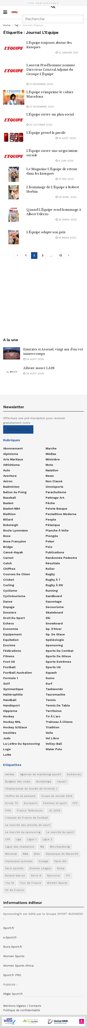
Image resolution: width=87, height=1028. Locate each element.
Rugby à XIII (54, 585)
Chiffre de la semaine (20, 796)
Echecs (8, 623)
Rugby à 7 (53, 579)
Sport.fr (8, 928)
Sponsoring (54, 645)
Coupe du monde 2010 (56, 796)
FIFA (8, 810)
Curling (8, 585)
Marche (51, 448)
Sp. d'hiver (54, 629)
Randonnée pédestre (61, 557)
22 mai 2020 (66, 179)
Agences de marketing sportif (40, 774)
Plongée (52, 536)
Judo (7, 738)
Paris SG (60, 861)
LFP (7, 839)
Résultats (53, 563)
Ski (48, 618)
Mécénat (11, 854)
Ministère (53, 459)
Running (52, 590)
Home (7, 25)
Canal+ (62, 781)
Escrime (9, 645)
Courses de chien (16, 574)
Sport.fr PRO (12, 975)
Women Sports (57, 883)
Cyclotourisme (14, 596)
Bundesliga (43, 781)
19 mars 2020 (67, 237)
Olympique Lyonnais (19, 861)
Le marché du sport (60, 832)
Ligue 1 (32, 839)
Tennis (51, 700)
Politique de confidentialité (21, 1010)
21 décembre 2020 (41, 84)
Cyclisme (10, 590)
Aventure (10, 475)
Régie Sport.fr (13, 993)
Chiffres (9, 568)
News (50, 475)
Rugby (50, 574)
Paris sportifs (14, 868)
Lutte (7, 754)
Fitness (8, 656)
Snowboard (54, 623)
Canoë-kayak (13, 552)
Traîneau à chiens (59, 721)
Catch (7, 563)
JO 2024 (54, 810)
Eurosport (30, 803)
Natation (52, 470)
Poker (50, 541)
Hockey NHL (12, 721)
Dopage (9, 607)
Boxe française (14, 541)
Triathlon (52, 727)
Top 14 (9, 883)
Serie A (36, 875)
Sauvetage (54, 601)
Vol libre (52, 738)
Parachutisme (56, 492)
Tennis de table (58, 705)
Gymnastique (13, 689)
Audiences (74, 774)
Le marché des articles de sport (27, 825)
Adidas (9, 774)
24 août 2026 (34, 359)
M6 (42, 846)
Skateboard (54, 612)
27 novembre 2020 (41, 106)
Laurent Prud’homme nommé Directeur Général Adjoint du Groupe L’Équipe (50, 69)
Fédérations (12, 650)
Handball (9, 700)
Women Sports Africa (18, 965)
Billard (8, 519)
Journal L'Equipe (32, 25)
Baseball (9, 497)
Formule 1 (10, 678)
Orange (44, 861)
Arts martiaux (13, 459)
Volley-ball (54, 743)
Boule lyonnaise (15, 530)
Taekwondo (54, 689)
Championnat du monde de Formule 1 (31, 788)
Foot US (9, 661)
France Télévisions (30, 810)
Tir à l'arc (53, 716)
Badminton (11, 486)
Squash (51, 672)
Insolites (9, 732)
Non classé (54, 481)
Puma (60, 868)
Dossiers (9, 612)
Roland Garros (15, 875)
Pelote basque (56, 508)
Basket (8, 503)
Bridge (8, 546)
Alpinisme (10, 454)
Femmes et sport (55, 803)
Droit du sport (14, 618)
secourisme (55, 607)
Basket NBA (11, 508)
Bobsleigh (10, 525)
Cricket (8, 579)
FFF (75, 803)
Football (9, 667)
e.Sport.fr (10, 937)
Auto (6, 470)
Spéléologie (55, 639)
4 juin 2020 (65, 160)
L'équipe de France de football (26, 817)
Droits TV (11, 803)
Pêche (50, 503)
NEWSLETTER (18, 429)
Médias (51, 454)
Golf (6, 683)
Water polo (54, 749)
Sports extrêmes (58, 661)
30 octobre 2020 (40, 124)
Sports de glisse (58, 656)
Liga (18, 839)
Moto (49, 464)
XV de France (14, 890)
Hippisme (10, 711)
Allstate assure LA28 (38, 368)
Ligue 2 (47, 839)
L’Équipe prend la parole (46, 133)
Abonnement (13, 448)
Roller (50, 568)
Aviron (7, 481)
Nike (37, 854)
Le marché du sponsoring (23, 832)
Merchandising (60, 846)
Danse (7, 601)
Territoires (54, 711)
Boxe (7, 536)
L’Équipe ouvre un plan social (50, 114)
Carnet (8, 557)
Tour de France (30, 883)
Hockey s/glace (15, 727)
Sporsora (53, 875)
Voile (49, 732)
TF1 (68, 875)
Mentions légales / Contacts (22, 1005)
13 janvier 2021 (68, 52)
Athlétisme (11, 464)
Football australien (17, 672)
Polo (49, 546)
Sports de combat (59, 650)
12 (60, 255)
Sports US (53, 667)
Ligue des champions (19, 846)
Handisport (11, 705)
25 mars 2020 (67, 219)
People (51, 519)
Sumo (50, 678)
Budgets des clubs (17, 781)
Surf (49, 683)
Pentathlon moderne (61, 514)
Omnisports (54, 486)
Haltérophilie (13, 694)
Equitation (11, 639)
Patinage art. (55, 497)
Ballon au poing (15, 492)
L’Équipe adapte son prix (45, 232)
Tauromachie (55, 694)
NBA (25, 854)
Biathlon (9, 514)
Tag (16, 25)
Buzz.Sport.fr (12, 946)
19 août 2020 (67, 138)
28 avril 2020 (67, 197)
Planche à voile (57, 530)
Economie (10, 629)
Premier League (40, 868)
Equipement (12, 634)
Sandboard (54, 596)
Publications (55, 552)
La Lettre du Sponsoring (21, 743)
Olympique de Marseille (62, 854)
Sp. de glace (55, 634)
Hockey (8, 716)
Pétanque (53, 525)
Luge (7, 749)
